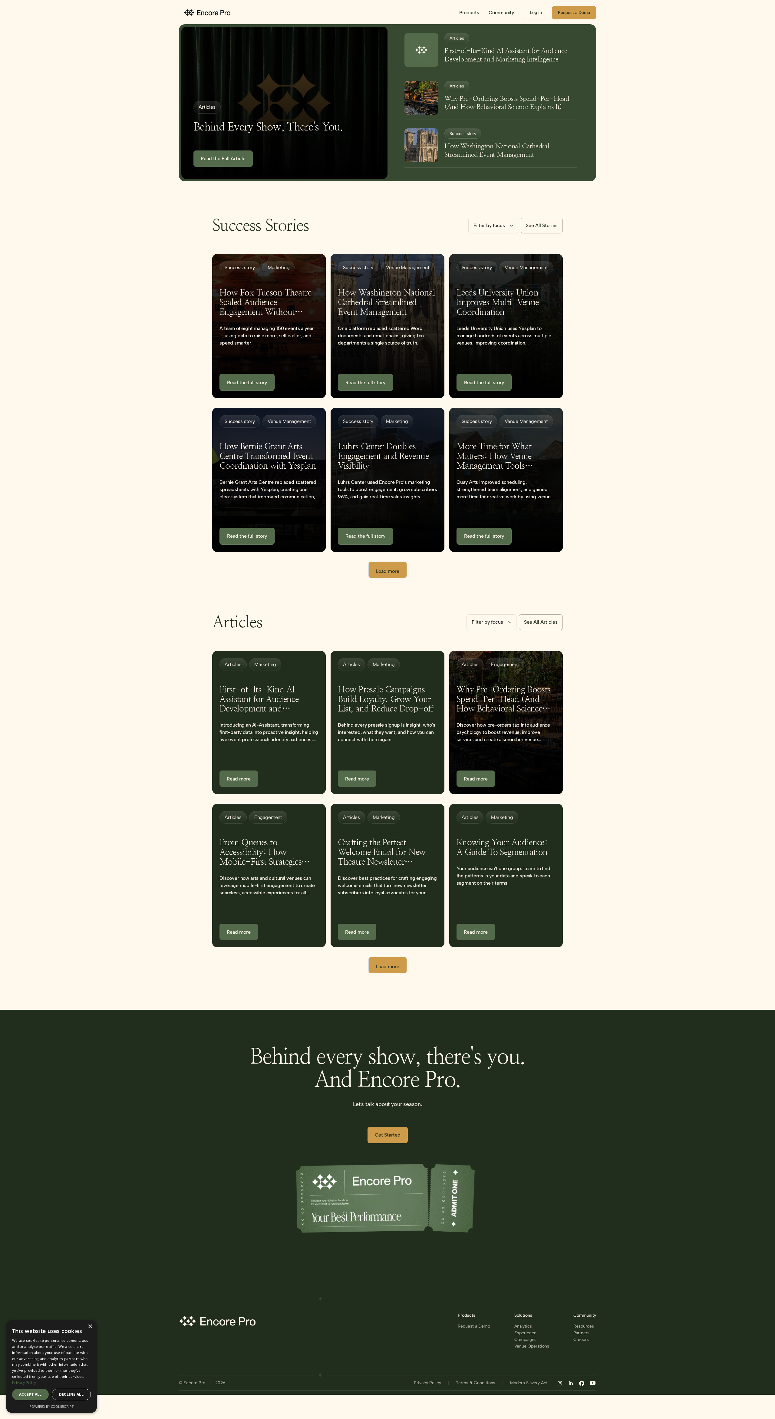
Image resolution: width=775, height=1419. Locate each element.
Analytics (523, 1326)
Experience (525, 1333)
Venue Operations (531, 1346)
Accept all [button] (30, 1394)
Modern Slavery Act (529, 1383)
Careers (581, 1340)
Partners (581, 1333)
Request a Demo (474, 1326)
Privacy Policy (427, 1383)
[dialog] (51, 1366)
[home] (208, 12)
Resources (583, 1326)
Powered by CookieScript (51, 1406)
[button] (469, 12)
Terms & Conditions (475, 1383)
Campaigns (525, 1340)
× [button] (90, 1326)
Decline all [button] (71, 1394)
